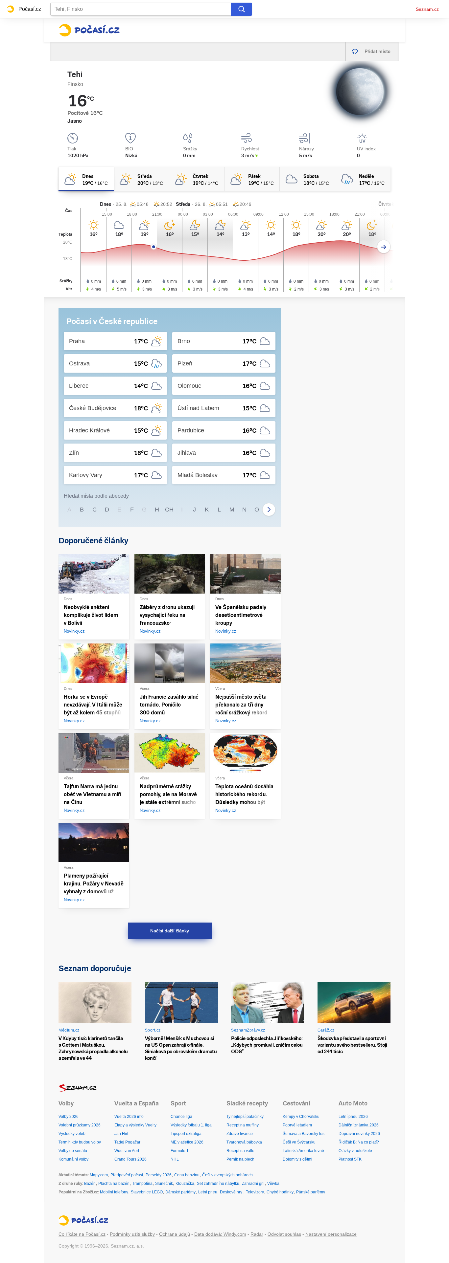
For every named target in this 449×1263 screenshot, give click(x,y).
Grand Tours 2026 (130, 1159)
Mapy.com (99, 1175)
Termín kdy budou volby (80, 1142)
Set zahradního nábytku (218, 1183)
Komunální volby (73, 1159)
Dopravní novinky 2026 (359, 1133)
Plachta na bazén (114, 1183)
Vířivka (273, 1183)
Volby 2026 (69, 1116)
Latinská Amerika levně (303, 1150)
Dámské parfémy (180, 1192)
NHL (175, 1159)
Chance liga (181, 1116)
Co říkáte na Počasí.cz (82, 1234)
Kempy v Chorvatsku (301, 1116)
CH (169, 509)
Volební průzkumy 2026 (80, 1125)
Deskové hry (231, 1192)
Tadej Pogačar (127, 1142)
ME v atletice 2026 (187, 1142)
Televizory (255, 1192)
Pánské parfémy (310, 1192)
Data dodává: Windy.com (220, 1234)
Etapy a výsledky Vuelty (135, 1125)
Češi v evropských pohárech (227, 1175)
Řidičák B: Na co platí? (359, 1142)
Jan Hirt (121, 1133)
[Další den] (383, 246)
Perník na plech (240, 1159)
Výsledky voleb (72, 1133)
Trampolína (142, 1183)
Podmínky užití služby (132, 1234)
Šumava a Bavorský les (303, 1133)
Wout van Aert (126, 1150)
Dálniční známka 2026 (359, 1125)
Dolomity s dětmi (297, 1159)
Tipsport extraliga (186, 1133)
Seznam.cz (427, 9)
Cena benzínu (187, 1175)
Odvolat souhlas (284, 1234)
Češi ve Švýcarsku (299, 1142)
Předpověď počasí (126, 1175)
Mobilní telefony (114, 1192)
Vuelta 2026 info (129, 1116)
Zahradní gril (253, 1183)
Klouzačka (185, 1183)
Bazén (90, 1183)
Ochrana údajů (174, 1234)
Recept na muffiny (242, 1125)
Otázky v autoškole (355, 1150)
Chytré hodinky (280, 1192)
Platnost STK (350, 1159)
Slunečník (164, 1183)
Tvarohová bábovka (244, 1142)
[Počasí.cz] (89, 30)
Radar (256, 1234)
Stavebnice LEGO (147, 1192)
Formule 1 (180, 1150)
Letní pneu (207, 1192)
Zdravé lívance (239, 1133)
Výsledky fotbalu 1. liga (191, 1125)
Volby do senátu (73, 1150)
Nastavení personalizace (331, 1234)
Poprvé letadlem (297, 1125)
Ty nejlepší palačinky (245, 1116)
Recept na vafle (240, 1150)
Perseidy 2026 (159, 1175)
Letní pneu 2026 (353, 1116)
